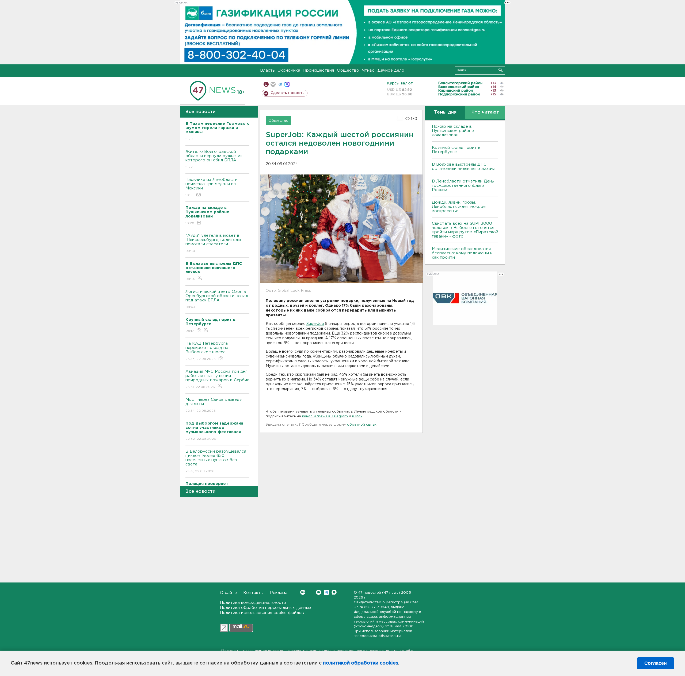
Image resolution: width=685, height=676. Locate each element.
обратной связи (361, 424)
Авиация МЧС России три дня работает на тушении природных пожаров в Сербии (217, 379)
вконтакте (273, 84)
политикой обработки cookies (360, 663)
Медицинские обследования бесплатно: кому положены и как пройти (462, 253)
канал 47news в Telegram (325, 416)
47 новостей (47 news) (379, 592)
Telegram (326, 592)
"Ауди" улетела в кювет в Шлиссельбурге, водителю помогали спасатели (213, 243)
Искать (500, 70)
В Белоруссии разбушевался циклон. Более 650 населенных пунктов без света (215, 461)
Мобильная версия (266, 84)
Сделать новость (288, 93)
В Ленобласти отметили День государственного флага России (463, 186)
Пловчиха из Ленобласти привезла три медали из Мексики (211, 187)
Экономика (289, 70)
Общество (348, 70)
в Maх (357, 416)
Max (334, 592)
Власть (267, 70)
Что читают (485, 112)
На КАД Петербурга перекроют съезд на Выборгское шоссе (206, 351)
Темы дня (445, 112)
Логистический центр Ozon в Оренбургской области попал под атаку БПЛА (216, 299)
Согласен (655, 663)
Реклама (278, 593)
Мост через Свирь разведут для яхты (214, 405)
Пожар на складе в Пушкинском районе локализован (453, 131)
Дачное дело (391, 70)
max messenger (287, 84)
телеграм (280, 84)
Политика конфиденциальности (253, 602)
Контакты (253, 593)
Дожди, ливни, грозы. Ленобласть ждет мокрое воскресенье (459, 207)
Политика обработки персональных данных (265, 607)
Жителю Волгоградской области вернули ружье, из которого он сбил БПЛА (213, 159)
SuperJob (315, 323)
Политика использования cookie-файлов (262, 613)
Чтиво (368, 70)
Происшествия (318, 70)
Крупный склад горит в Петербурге (456, 150)
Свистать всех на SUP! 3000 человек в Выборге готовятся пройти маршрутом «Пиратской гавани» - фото (465, 230)
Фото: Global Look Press (288, 290)
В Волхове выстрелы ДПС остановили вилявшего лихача (464, 166)
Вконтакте (318, 592)
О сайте (228, 593)
